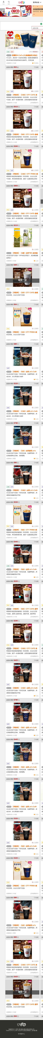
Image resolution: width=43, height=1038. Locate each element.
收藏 (37, 67)
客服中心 (22, 1034)
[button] (2, 11)
